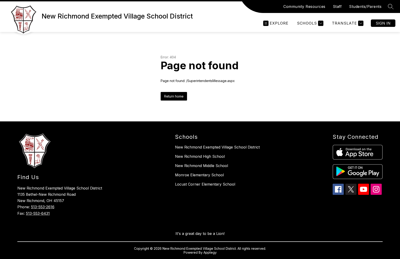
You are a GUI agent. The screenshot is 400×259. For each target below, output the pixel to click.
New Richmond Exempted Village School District (217, 147)
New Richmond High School (200, 156)
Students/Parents (365, 6)
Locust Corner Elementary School (205, 184)
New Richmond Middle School (201, 165)
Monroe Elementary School (199, 175)
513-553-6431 (38, 213)
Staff (337, 6)
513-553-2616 (42, 207)
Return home (174, 96)
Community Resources (304, 6)
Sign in (383, 23)
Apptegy (210, 252)
